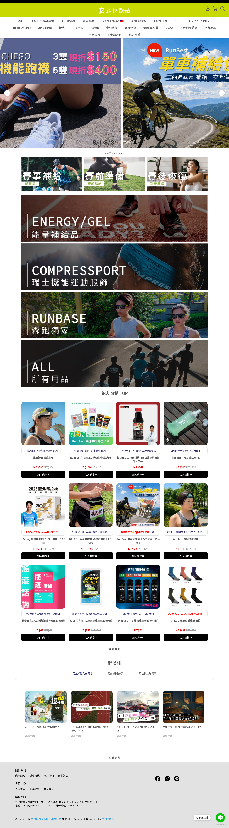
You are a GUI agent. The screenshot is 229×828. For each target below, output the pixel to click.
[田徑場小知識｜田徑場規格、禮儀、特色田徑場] (92, 707)
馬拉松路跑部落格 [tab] (83, 673)
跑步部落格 (114, 35)
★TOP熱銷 (68, 21)
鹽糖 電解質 (150, 28)
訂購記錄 (35, 789)
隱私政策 (35, 775)
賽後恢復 (130, 28)
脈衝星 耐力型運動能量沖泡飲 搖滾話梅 (43, 620)
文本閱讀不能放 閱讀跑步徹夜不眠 (182, 727)
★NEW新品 (138, 21)
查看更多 (114, 649)
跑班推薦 (134, 35)
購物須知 (20, 775)
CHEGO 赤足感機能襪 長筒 (186, 620)
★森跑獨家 (160, 21)
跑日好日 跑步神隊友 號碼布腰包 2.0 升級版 (91, 541)
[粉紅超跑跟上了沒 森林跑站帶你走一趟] (138, 707)
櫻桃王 (63, 28)
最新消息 (63, 775)
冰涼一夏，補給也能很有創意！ (42, 727)
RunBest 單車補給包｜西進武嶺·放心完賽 (138, 541)
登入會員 (20, 789)
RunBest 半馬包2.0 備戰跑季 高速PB (90, 457)
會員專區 (49, 789)
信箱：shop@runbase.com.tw (32, 805)
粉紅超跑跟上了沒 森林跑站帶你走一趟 (137, 728)
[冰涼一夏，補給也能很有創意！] (46, 707)
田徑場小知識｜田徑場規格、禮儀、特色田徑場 (91, 728)
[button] (7, 93)
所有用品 (210, 28)
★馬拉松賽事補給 (42, 21)
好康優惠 (88, 21)
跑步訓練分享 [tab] (115, 673)
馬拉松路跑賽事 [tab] (147, 673)
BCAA (169, 28)
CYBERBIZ (107, 819)
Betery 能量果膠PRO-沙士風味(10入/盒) (43, 541)
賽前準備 (112, 28)
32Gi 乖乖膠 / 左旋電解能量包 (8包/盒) (91, 620)
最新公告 (94, 35)
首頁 (21, 21)
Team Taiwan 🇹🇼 (112, 21)
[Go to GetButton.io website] (220, 824)
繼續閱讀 (30, 736)
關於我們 (49, 775)
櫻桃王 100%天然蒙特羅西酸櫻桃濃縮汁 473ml (138, 459)
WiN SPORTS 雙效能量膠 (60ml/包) (138, 620)
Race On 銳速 (22, 28)
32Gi (177, 21)
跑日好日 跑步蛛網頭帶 (185, 539)
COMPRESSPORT (199, 21)
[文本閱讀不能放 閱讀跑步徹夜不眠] (183, 707)
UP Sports (45, 28)
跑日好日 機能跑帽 (43, 457)
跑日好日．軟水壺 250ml (186, 457)
